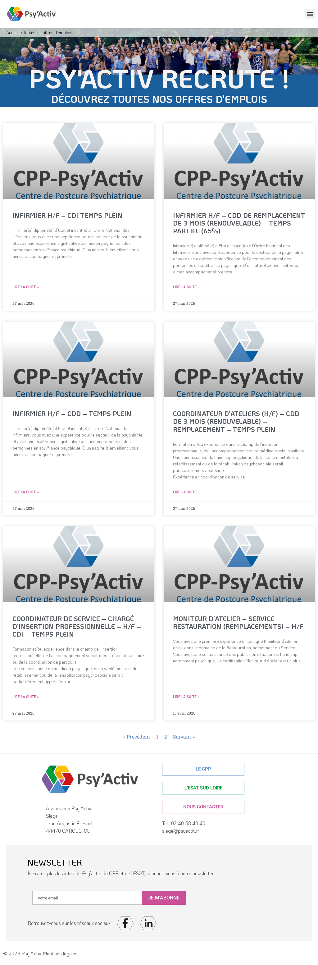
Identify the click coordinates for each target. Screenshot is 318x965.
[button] (310, 14)
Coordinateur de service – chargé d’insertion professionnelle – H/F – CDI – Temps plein (76, 626)
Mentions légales (60, 953)
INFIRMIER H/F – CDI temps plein (67, 215)
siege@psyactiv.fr (180, 830)
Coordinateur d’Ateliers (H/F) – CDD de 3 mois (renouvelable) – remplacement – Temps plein (236, 421)
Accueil (13, 32)
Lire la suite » (25, 287)
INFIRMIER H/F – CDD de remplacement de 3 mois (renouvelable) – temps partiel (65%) (239, 223)
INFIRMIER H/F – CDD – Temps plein (71, 413)
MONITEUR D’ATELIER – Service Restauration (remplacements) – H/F (238, 622)
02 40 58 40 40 (189, 823)
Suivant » (184, 736)
